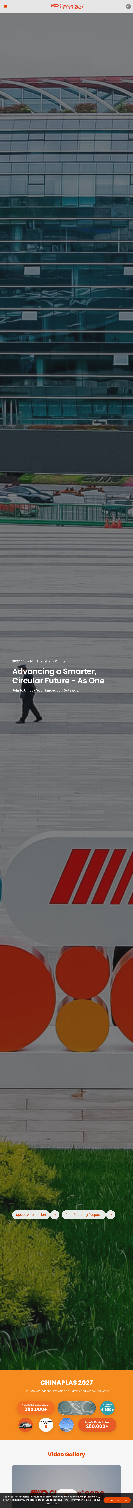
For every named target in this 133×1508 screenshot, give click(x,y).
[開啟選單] (5, 6)
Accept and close (117, 1500)
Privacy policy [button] (52, 1503)
